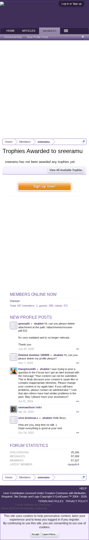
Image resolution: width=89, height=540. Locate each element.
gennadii (24, 323)
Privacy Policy (77, 501)
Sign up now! (44, 186)
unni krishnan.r (28, 417)
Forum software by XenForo (33, 504)
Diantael (15, 300)
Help (83, 488)
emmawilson (26, 407)
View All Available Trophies (65, 170)
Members (49, 30)
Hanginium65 (27, 369)
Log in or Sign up (72, 3)
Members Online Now (33, 294)
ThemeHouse (56, 508)
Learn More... (50, 534)
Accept (35, 534)
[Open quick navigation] (83, 141)
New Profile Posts (31, 317)
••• (77, 348)
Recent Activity (13, 37)
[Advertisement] (44, 89)
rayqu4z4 (73, 464)
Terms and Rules (50, 501)
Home (10, 30)
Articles (28, 30)
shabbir (39, 323)
